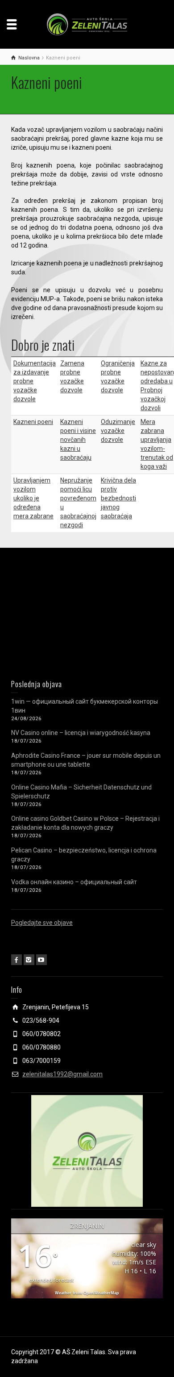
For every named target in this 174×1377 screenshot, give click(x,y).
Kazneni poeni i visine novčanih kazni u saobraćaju (78, 439)
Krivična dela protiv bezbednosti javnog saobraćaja (118, 498)
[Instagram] (29, 959)
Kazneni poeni (33, 421)
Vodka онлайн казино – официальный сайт (74, 882)
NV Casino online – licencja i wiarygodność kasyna (80, 732)
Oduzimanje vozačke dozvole (118, 430)
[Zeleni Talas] (87, 23)
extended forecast (51, 1279)
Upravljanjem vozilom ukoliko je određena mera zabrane (33, 498)
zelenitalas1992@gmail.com (62, 1074)
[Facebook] (16, 959)
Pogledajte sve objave (42, 922)
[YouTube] (41, 959)
